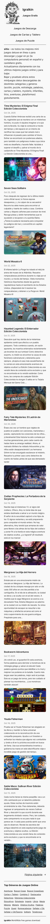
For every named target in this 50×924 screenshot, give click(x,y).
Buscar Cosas (20, 891)
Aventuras (8, 891)
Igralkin (28, 9)
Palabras (39, 905)
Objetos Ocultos (27, 905)
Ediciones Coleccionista (25, 898)
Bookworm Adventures (16, 652)
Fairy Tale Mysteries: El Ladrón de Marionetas (22, 418)
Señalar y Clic (39, 908)
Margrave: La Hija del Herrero (20, 572)
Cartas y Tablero (11, 894)
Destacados (36, 894)
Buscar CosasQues (35, 891)
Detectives (8, 898)
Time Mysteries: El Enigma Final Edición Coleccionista (21, 107)
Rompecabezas (24, 908)
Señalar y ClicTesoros (13, 912)
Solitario (27, 912)
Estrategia (19, 901)
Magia (42, 901)
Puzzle (7, 908)
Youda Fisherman (13, 719)
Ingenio (28, 901)
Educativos (9, 901)
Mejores (7, 905)
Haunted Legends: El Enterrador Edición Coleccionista (21, 330)
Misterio (15, 905)
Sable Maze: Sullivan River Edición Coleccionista (22, 787)
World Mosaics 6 (13, 261)
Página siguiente (35, 874)
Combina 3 (24, 894)
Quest (13, 908)
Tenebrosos (37, 912)
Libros (35, 901)
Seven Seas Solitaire (15, 188)
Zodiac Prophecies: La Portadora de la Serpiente (24, 497)
